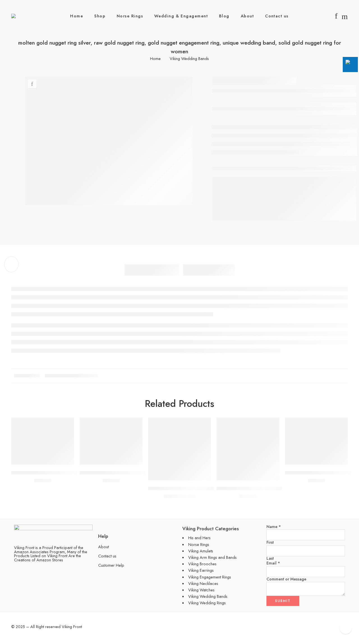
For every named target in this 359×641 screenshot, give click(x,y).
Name (273, 527)
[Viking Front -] (23, 15)
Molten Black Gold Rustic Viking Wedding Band (264, 488)
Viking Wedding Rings (207, 603)
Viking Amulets (200, 551)
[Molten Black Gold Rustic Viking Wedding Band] (248, 449)
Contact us (277, 16)
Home (76, 16)
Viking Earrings (201, 570)
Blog (224, 16)
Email (273, 563)
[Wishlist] (32, 83)
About (247, 16)
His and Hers (199, 538)
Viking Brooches (202, 564)
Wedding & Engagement (181, 16)
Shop (99, 16)
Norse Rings (130, 16)
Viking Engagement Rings (209, 577)
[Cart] (327, 16)
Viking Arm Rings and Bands (212, 557)
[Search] (345, 16)
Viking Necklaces (203, 583)
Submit (283, 600)
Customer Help (111, 565)
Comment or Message (286, 579)
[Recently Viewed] (345, 627)
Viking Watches (201, 590)
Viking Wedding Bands (189, 59)
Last (270, 558)
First (270, 542)
